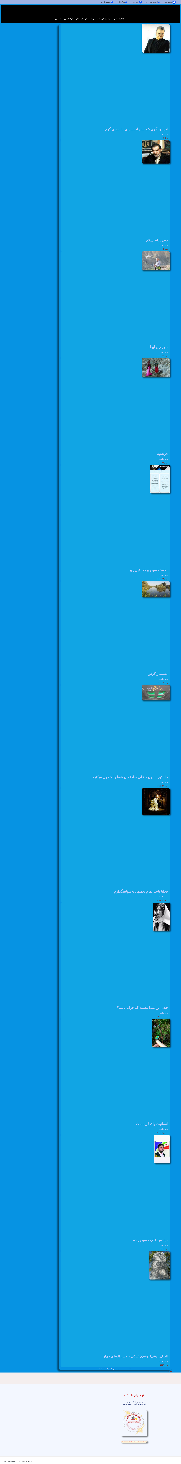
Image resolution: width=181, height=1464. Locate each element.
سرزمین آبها (159, 347)
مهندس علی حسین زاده (150, 1240)
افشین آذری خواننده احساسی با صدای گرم (136, 129)
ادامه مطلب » (163, 135)
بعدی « (101, 1369)
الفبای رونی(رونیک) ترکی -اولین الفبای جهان (135, 1356)
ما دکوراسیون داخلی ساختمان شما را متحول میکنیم (130, 777)
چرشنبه (162, 453)
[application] (132, 2)
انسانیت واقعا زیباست (152, 1123)
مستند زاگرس (158, 673)
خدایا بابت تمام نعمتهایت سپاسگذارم (141, 891)
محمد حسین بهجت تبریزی (149, 570)
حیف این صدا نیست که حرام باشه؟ (142, 1007)
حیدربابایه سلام (157, 240)
